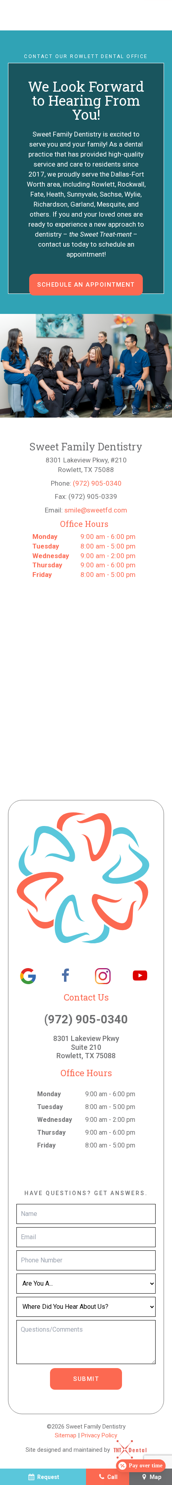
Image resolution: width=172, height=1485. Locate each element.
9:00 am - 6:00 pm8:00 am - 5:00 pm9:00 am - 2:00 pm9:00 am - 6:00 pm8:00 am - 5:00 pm (84, 556)
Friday (42, 575)
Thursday (47, 565)
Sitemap (65, 1435)
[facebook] (65, 976)
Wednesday (50, 556)
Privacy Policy (99, 1435)
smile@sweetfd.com (95, 510)
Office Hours (84, 523)
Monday (45, 537)
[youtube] (140, 976)
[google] (28, 976)
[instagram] (103, 976)
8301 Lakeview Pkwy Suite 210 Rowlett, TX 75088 (86, 1047)
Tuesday (45, 546)
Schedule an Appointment (86, 284)
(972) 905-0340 (97, 483)
